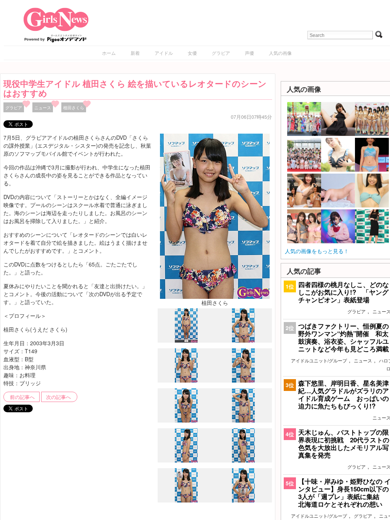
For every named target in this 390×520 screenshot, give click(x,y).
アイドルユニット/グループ (319, 360)
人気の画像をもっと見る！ (317, 251)
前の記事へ (22, 397)
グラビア (221, 52)
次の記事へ (58, 397)
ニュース (42, 107)
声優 (249, 52)
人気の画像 (280, 52)
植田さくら (73, 107)
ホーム (109, 52)
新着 (135, 52)
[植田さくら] (215, 215)
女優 (192, 52)
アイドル (164, 52)
